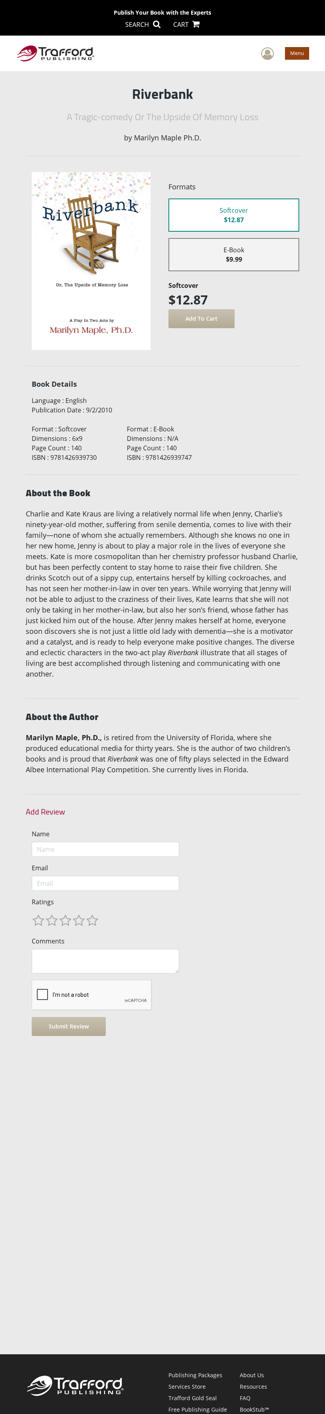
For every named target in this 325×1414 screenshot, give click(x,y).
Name (41, 834)
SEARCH (138, 24)
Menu (297, 53)
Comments (48, 941)
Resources (253, 1386)
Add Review (45, 812)
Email (40, 868)
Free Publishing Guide (197, 1409)
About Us (252, 1375)
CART (181, 24)
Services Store (187, 1386)
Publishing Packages (195, 1375)
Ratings (43, 902)
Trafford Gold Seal (192, 1398)
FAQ (245, 1398)
